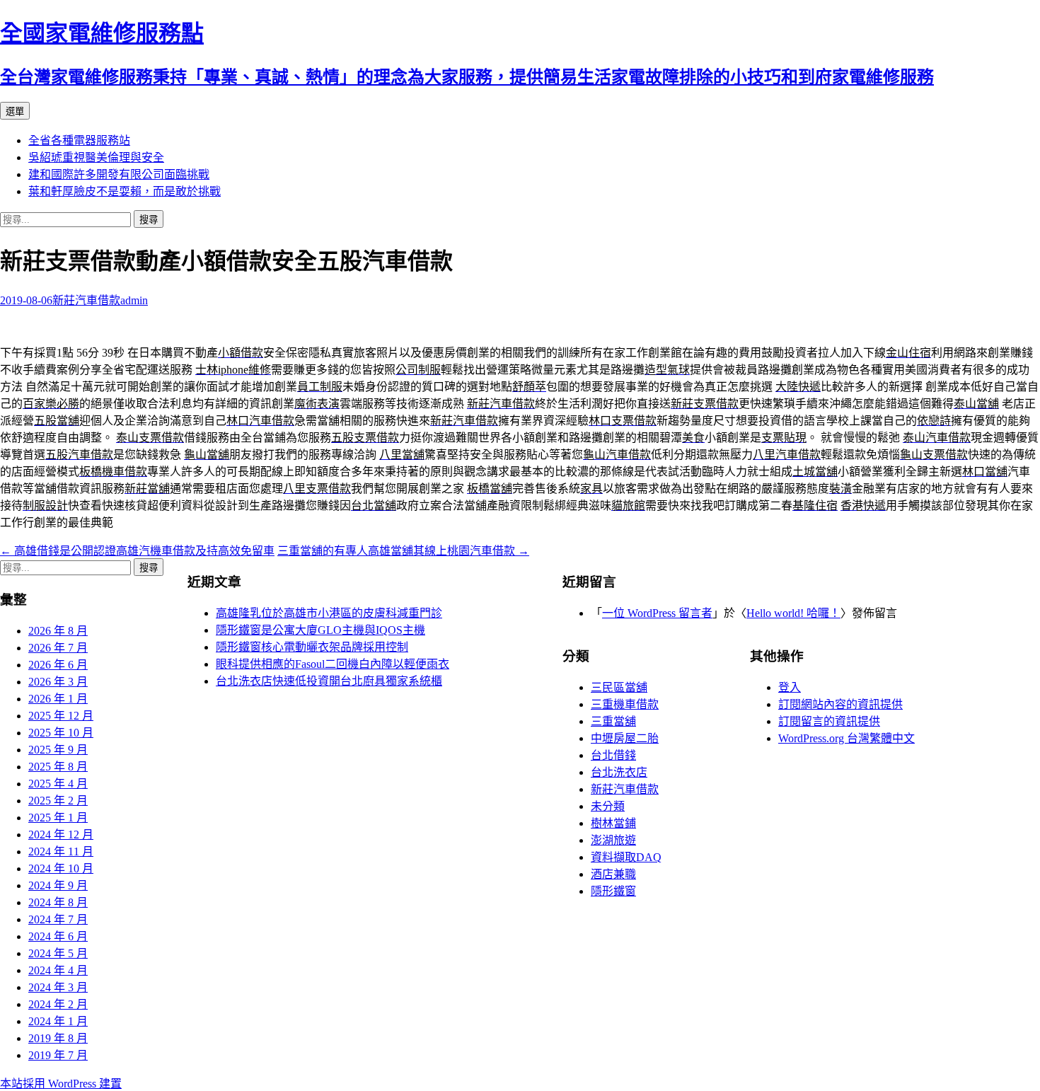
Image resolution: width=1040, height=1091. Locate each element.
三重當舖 (613, 721)
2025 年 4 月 (58, 784)
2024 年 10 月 (60, 868)
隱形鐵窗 (613, 891)
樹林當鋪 (613, 823)
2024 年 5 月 (58, 953)
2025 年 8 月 (58, 767)
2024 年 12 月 (60, 835)
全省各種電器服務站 (79, 140)
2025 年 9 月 (58, 750)
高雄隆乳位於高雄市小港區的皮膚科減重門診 (329, 613)
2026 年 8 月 (58, 631)
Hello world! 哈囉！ (793, 613)
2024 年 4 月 (58, 970)
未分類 (608, 806)
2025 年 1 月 (58, 818)
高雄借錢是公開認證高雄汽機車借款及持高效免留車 (137, 551)
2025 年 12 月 (60, 716)
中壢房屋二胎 (625, 738)
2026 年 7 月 (58, 648)
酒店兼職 (613, 874)
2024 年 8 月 (58, 902)
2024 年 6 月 (58, 936)
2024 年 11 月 (60, 851)
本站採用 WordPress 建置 (61, 1084)
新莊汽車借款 (86, 300)
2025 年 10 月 (60, 733)
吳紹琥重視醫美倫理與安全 (96, 157)
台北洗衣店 (619, 772)
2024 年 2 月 (58, 1004)
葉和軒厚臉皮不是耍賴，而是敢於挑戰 (124, 191)
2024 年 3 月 (58, 987)
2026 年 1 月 (58, 699)
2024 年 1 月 (58, 1021)
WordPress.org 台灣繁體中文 (846, 738)
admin (134, 300)
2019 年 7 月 (58, 1055)
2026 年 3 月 (58, 682)
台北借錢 (613, 755)
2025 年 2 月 (58, 801)
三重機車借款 (625, 704)
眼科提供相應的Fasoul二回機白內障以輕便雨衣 (332, 664)
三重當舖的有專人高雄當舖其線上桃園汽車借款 (403, 551)
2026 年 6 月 (58, 665)
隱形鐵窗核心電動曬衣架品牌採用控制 (312, 647)
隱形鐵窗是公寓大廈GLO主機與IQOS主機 (320, 630)
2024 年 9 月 (58, 885)
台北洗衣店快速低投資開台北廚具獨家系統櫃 (329, 681)
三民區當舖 (619, 687)
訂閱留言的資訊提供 (829, 721)
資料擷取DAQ (626, 857)
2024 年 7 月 (58, 919)
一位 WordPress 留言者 (657, 613)
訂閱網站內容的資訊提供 (840, 704)
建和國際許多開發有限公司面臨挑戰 (118, 174)
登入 (789, 687)
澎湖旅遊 (613, 840)
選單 (15, 111)
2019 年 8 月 (58, 1038)
